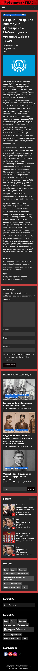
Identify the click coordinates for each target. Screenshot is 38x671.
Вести (18, 504)
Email (6, 338)
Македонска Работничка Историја (16, 395)
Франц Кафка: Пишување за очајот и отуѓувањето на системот (17, 476)
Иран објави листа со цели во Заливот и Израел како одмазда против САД (9, 509)
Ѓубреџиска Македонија (9, 550)
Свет (23, 504)
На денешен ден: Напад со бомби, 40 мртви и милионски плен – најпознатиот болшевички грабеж (18, 439)
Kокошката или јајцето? (9, 523)
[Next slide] (33, 499)
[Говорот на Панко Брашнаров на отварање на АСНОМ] (19, 389)
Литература (8, 15)
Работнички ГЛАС (20, 15)
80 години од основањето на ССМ (9, 536)
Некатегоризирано (12, 583)
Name (6, 330)
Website (6, 346)
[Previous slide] (30, 499)
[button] (3, 7)
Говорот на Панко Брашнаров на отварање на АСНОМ (17, 404)
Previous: (17, 264)
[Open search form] (34, 7)
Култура (22, 570)
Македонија (26, 532)
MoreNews (13, 668)
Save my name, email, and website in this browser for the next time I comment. (19, 357)
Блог (17, 518)
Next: (15, 276)
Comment (7, 299)
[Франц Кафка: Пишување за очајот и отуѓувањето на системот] (19, 460)
